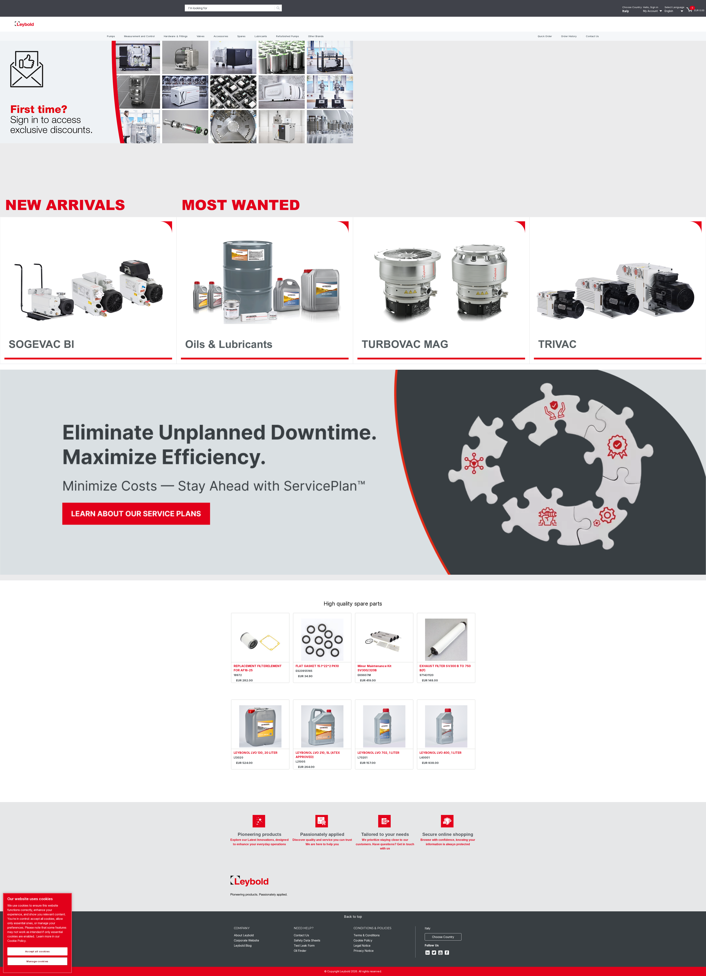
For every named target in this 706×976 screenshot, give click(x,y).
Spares (241, 36)
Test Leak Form (304, 945)
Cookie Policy (363, 940)
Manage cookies (37, 961)
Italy (625, 11)
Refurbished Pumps (287, 36)
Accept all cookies (37, 951)
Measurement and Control (139, 36)
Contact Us (592, 36)
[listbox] (674, 11)
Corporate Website (246, 940)
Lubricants (261, 36)
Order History (569, 36)
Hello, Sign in (650, 7)
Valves (200, 36)
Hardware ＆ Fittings (176, 36)
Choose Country (631, 7)
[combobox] (229, 8)
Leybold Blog (243, 945)
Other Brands (316, 36)
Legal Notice (362, 945)
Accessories (221, 36)
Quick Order (545, 36)
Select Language (674, 7)
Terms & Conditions (367, 935)
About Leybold (244, 935)
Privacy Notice (363, 950)
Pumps (111, 36)
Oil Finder (300, 950)
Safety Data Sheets (307, 940)
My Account (650, 10)
